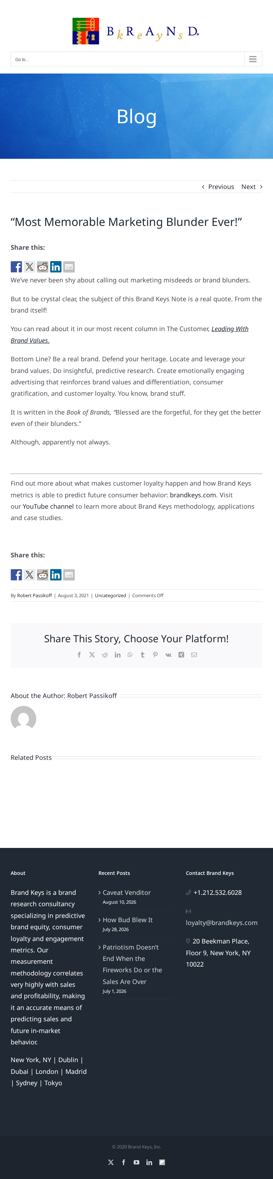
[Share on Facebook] (16, 266)
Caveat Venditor (127, 892)
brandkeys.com (193, 495)
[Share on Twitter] (29, 266)
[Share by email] (69, 266)
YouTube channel (48, 506)
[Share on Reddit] (42, 266)
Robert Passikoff (34, 595)
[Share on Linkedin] (55, 266)
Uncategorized (110, 595)
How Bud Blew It (128, 919)
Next (248, 186)
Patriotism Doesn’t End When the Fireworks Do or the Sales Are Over (132, 964)
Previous (221, 186)
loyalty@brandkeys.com (222, 922)
